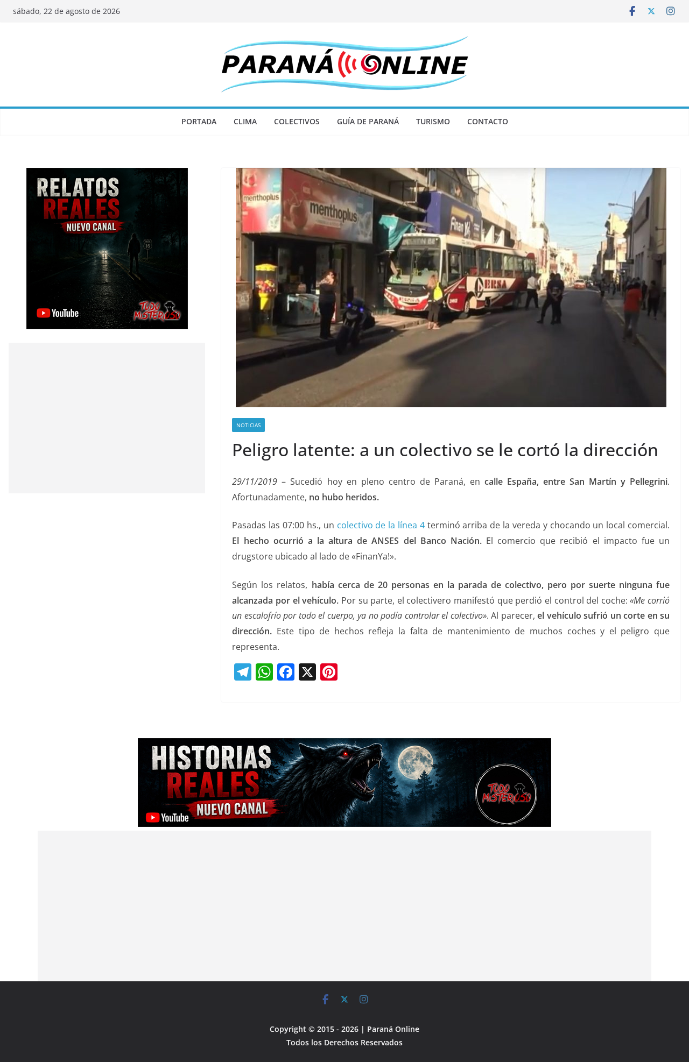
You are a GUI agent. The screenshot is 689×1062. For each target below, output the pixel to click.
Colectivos (297, 121)
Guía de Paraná (368, 121)
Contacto (487, 121)
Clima (245, 121)
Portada (198, 121)
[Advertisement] (107, 418)
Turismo (433, 121)
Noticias (248, 425)
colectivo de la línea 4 (381, 525)
